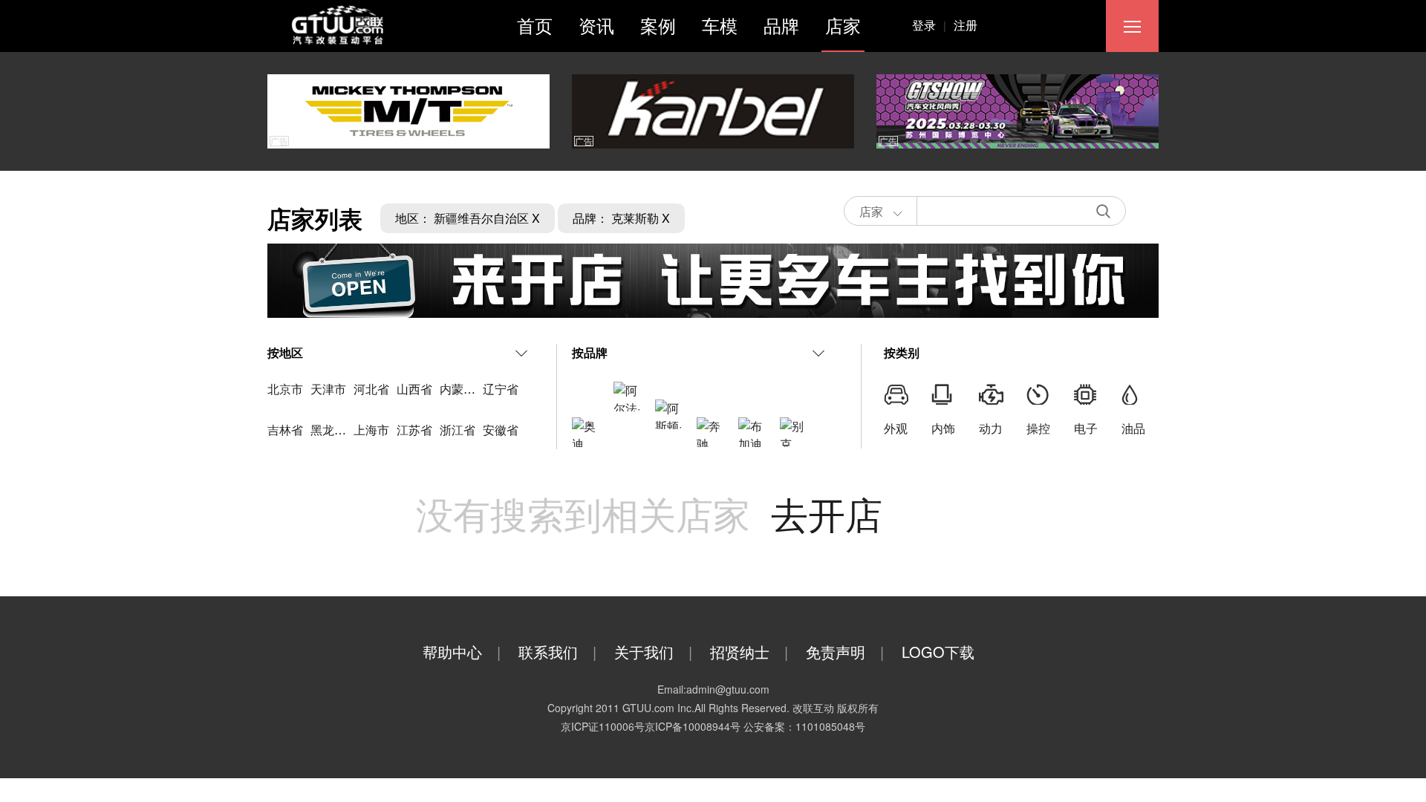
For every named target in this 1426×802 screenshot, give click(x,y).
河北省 (371, 388)
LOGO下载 (938, 651)
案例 (658, 25)
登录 (929, 24)
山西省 (414, 388)
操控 (1038, 428)
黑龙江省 (334, 429)
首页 (535, 25)
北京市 (285, 388)
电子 (1086, 428)
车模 (720, 25)
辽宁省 (500, 388)
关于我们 (653, 651)
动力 (991, 428)
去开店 (826, 512)
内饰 (943, 428)
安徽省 (500, 429)
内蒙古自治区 (475, 388)
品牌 (781, 25)
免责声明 (845, 651)
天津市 (328, 388)
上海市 (371, 429)
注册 (965, 24)
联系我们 (557, 651)
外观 (896, 428)
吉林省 (285, 429)
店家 (843, 25)
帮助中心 (462, 651)
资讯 (596, 25)
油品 (1133, 428)
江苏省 (414, 429)
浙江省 (457, 429)
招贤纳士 (749, 651)
